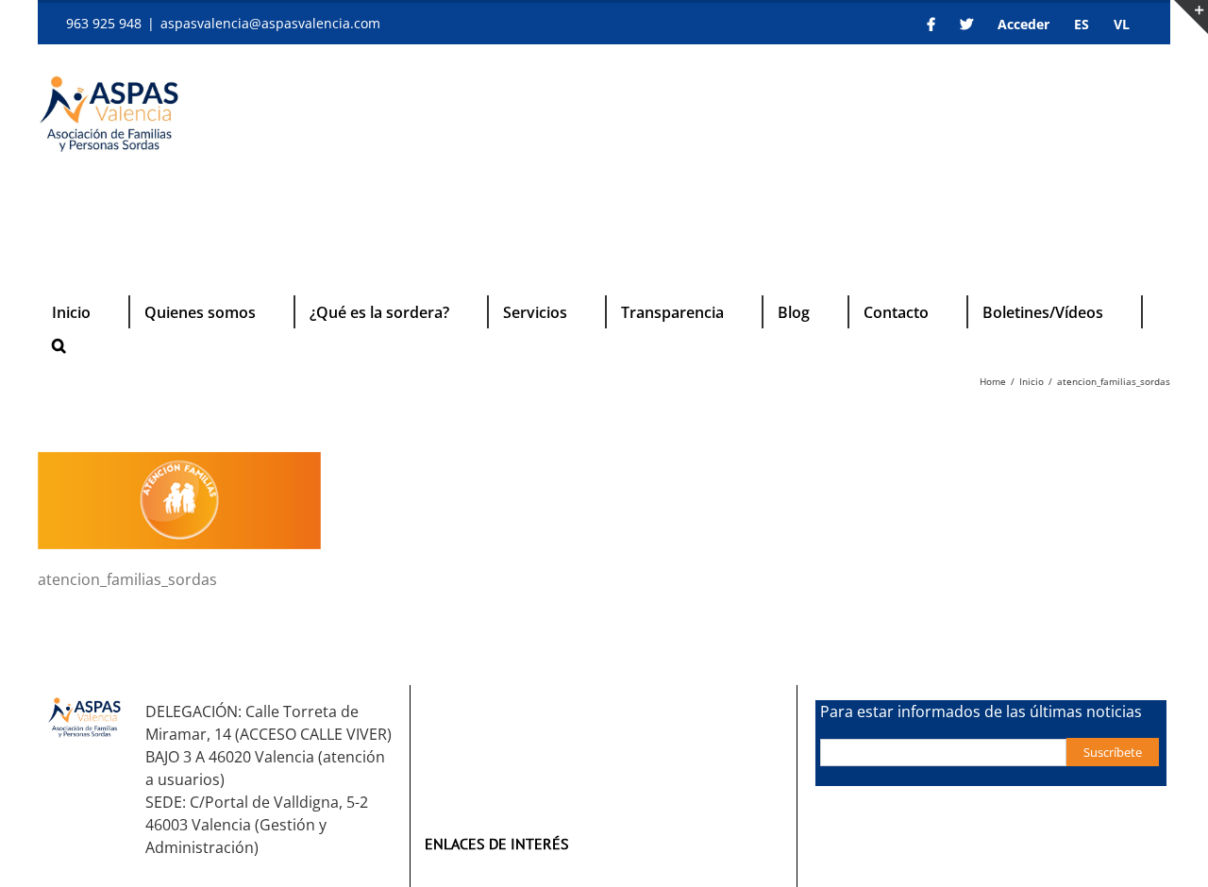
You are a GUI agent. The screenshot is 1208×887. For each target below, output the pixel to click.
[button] (59, 344)
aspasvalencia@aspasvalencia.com (270, 23)
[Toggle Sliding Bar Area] (1191, 17)
